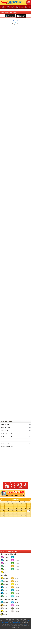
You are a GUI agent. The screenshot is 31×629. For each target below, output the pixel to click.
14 (25, 508)
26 (3, 503)
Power (27, 7)
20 (21, 510)
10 (8, 508)
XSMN (2, 7)
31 (25, 503)
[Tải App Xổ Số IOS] (21, 15)
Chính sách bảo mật (16, 622)
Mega (17, 7)
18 (12, 510)
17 (8, 510)
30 (21, 503)
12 (16, 508)
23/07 (4, 34)
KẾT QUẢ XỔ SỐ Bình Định (10, 39)
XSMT (7, 7)
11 (12, 508)
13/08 (17, 34)
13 (21, 508)
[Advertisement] (15, 123)
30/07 (9, 34)
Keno (22, 7)
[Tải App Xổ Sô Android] (10, 15)
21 (25, 510)
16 (3, 510)
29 (16, 503)
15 (29, 508)
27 (8, 503)
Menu (28, 1)
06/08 (13, 34)
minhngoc (25, 624)
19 (16, 510)
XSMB (12, 7)
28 (12, 503)
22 (29, 510)
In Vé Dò (16, 104)
